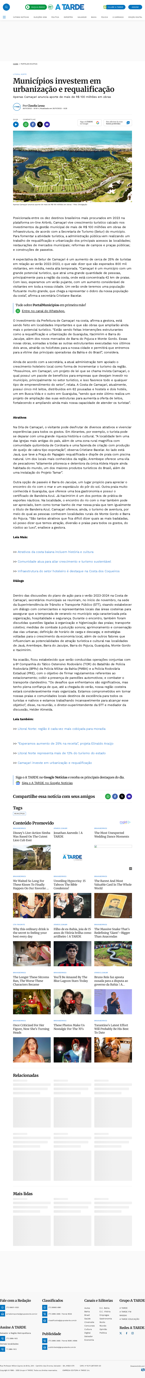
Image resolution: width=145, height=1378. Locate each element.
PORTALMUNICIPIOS (29, 64)
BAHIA (93, 17)
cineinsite (89, 1322)
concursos (89, 1326)
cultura (88, 1329)
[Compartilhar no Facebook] (33, 124)
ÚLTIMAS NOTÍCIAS (21, 17)
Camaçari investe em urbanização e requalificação (55, 763)
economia (89, 1340)
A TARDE (124, 1308)
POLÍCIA (104, 17)
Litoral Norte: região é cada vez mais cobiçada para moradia (61, 729)
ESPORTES (68, 17)
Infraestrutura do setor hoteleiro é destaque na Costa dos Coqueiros (69, 571)
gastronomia (106, 1318)
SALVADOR (82, 17)
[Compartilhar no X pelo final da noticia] (122, 796)
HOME (15, 64)
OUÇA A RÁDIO (38, 7)
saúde (87, 1318)
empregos (104, 1315)
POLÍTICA (55, 17)
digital (87, 1333)
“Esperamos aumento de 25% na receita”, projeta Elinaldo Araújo (65, 743)
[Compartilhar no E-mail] (47, 124)
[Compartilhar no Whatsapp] (26, 124)
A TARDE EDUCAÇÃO (129, 1319)
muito (102, 1322)
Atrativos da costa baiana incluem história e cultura (55, 552)
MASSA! (123, 1315)
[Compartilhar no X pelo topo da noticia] (40, 124)
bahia (87, 1311)
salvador (88, 1336)
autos (87, 1308)
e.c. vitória (105, 1311)
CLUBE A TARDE (115, 7)
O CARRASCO (118, 17)
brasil (87, 1315)
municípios (19, 814)
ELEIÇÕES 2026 (40, 17)
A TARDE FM (125, 1312)
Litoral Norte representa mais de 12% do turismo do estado (62, 753)
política (103, 1333)
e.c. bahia (104, 1308)
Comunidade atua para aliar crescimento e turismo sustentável (64, 561)
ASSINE (135, 7)
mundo (103, 1326)
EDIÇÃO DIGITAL (135, 17)
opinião (103, 1329)
